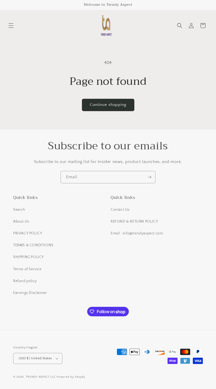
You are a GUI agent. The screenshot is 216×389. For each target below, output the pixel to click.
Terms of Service (27, 269)
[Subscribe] (149, 177)
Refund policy (25, 281)
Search (19, 210)
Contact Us (120, 210)
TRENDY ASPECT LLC (41, 376)
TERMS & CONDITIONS (33, 245)
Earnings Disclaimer (30, 293)
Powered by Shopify (71, 376)
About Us (21, 221)
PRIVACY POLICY (27, 233)
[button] (11, 25)
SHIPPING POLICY (28, 257)
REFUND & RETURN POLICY (134, 221)
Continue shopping (108, 104)
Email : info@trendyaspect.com (137, 233)
